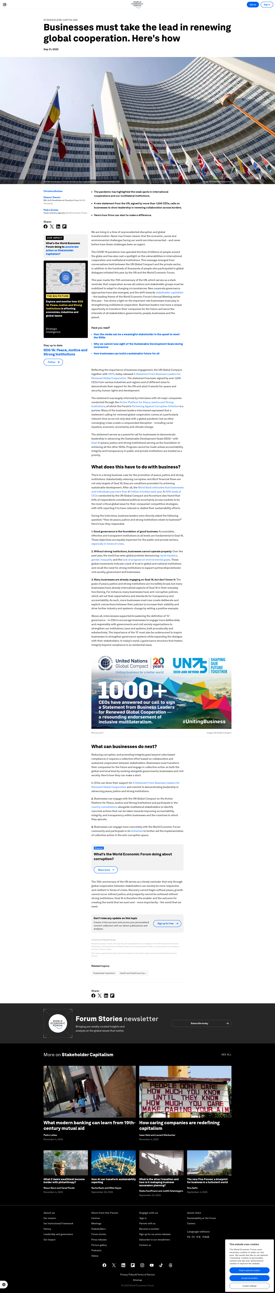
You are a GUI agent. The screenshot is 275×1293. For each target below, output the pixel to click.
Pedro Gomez (51, 210)
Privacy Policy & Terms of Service (137, 1274)
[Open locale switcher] (4, 1284)
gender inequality (101, 559)
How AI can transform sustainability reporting (113, 1181)
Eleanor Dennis (52, 197)
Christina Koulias (53, 191)
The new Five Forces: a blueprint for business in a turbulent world (207, 1181)
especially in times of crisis (107, 543)
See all (226, 1054)
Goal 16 (95, 442)
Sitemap (137, 1280)
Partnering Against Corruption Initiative (155, 406)
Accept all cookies (249, 1278)
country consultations (104, 806)
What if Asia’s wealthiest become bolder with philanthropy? (64, 1181)
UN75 (111, 373)
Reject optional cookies (249, 1270)
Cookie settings (250, 1286)
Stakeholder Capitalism (61, 20)
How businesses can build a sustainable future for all (127, 353)
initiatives (137, 830)
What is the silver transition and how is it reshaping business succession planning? (159, 1182)
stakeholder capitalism (169, 292)
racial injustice (168, 555)
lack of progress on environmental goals (146, 559)
